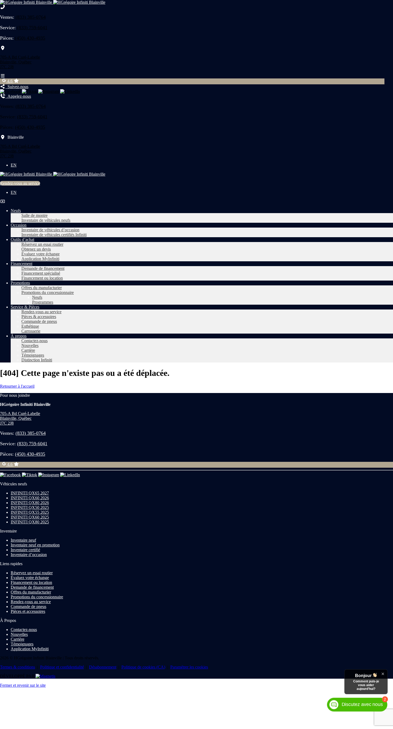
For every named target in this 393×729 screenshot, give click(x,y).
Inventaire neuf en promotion (35, 545)
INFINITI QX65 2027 (30, 493)
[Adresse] (2, 48)
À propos (18, 336)
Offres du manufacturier (41, 287)
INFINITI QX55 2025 (30, 512)
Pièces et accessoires (28, 611)
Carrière (28, 350)
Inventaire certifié (25, 549)
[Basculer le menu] (2, 76)
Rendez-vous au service (20, 183)
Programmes (42, 302)
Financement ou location (42, 278)
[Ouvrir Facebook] (10, 91)
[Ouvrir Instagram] (48, 91)
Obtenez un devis (36, 249)
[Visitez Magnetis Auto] (45, 676)
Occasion (18, 225)
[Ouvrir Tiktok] (29, 91)
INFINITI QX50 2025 (30, 507)
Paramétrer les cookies (189, 667)
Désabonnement (102, 667)
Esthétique (30, 326)
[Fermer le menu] (2, 201)
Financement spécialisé (40, 273)
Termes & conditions (17, 667)
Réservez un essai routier (42, 244)
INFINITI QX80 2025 (30, 522)
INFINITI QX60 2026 (30, 498)
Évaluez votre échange (40, 254)
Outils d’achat (22, 239)
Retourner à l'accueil (17, 386)
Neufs (16, 210)
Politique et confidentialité (62, 667)
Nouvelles (29, 345)
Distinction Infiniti (36, 360)
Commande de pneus (39, 321)
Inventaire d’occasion (29, 554)
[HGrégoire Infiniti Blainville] (52, 2)
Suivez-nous (16, 86)
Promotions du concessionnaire (47, 292)
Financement (21, 263)
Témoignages (32, 355)
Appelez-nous (18, 96)
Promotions (20, 283)
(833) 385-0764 (31, 17)
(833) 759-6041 (32, 27)
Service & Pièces (25, 307)
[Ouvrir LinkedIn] (70, 91)
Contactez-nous (34, 340)
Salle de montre (34, 215)
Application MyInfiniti (40, 258)
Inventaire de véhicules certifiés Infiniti (54, 234)
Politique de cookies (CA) (143, 667)
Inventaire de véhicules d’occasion (50, 230)
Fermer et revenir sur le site (23, 685)
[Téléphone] (2, 7)
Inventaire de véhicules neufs (45, 220)
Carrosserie (30, 331)
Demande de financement (42, 268)
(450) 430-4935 (30, 38)
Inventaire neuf (23, 540)
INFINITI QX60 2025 (30, 517)
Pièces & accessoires (38, 316)
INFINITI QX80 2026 (30, 502)
